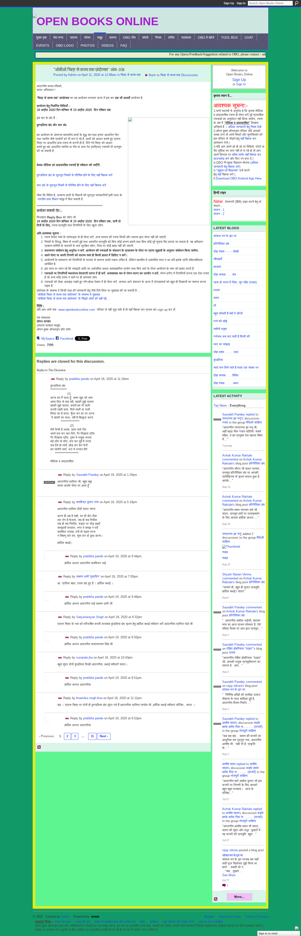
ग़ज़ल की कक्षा (63, 922)
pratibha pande (79, 379)
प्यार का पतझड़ (222, 344)
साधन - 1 (219, 210)
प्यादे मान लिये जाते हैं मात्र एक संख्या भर (236, 367)
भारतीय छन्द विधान (48, 199)
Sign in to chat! (268, 933)
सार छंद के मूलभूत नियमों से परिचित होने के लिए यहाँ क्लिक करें (71, 185)
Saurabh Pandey (87, 474)
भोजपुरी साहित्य (247, 731)
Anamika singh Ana (89, 698)
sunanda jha (85, 657)
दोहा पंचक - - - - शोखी (226, 251)
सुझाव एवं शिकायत (227, 170)
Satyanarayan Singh (90, 617)
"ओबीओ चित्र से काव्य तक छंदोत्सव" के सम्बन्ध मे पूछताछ (68, 294)
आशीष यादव (228, 764)
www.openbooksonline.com (76, 309)
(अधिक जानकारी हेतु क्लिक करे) (236, 164)
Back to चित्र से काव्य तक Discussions (173, 75)
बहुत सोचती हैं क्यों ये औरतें (228, 313)
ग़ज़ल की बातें (82, 922)
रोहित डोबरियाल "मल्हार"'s (240, 648)
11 (92, 736)
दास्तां (217, 290)
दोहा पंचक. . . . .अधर (226, 383)
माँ (215, 305)
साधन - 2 (219, 214)
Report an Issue (230, 916)
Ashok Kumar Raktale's (242, 611)
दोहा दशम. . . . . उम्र (226, 352)
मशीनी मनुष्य (220, 329)
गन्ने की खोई (220, 321)
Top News (220, 405)
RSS (39, 747)
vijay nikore (230, 850)
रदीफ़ (142, 922)
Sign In (241, 3)
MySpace (47, 338)
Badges (209, 916)
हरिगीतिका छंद (221, 243)
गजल (225, 422)
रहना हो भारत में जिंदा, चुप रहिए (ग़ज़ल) (235, 282)
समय (216, 298)
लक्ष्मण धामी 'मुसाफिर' (88, 576)
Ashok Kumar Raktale (237, 455)
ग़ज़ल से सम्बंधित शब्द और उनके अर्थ (115, 922)
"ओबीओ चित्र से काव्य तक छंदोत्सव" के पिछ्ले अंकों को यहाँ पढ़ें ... (73, 298)
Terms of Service (256, 916)
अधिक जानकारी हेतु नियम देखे (244, 127)
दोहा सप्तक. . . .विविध (226, 375)
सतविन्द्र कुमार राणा (87, 502)
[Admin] (43, 79)
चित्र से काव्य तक (131, 75)
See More (228, 875)
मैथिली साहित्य (254, 422)
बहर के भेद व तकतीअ (211, 922)
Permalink (53, 379)
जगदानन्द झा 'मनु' (232, 534)
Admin (72, 75)
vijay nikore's (235, 686)
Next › (104, 736)
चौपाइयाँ (218, 259)
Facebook (67, 338)
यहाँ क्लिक (246, 138)
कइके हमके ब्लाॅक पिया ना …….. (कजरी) (242, 724)
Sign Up (229, 3)
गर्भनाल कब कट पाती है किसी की (232, 336)
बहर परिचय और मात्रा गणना (178, 922)
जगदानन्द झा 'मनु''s (233, 418)
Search (296, 3)
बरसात (217, 267)
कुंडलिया (218, 360)
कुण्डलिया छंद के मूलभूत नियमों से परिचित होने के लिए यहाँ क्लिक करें (74, 175)
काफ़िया (154, 922)
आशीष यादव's (230, 722)
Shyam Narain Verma (236, 574)
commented (230, 459)
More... (239, 897)
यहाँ (219, 174)
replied (250, 414)
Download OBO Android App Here (238, 178)
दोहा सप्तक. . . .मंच (225, 274)
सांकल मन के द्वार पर (225, 236)
